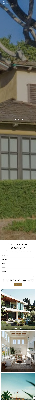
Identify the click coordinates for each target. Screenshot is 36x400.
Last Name (4, 259)
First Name (4, 255)
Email (3, 267)
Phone (3, 263)
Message (4, 271)
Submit (18, 284)
